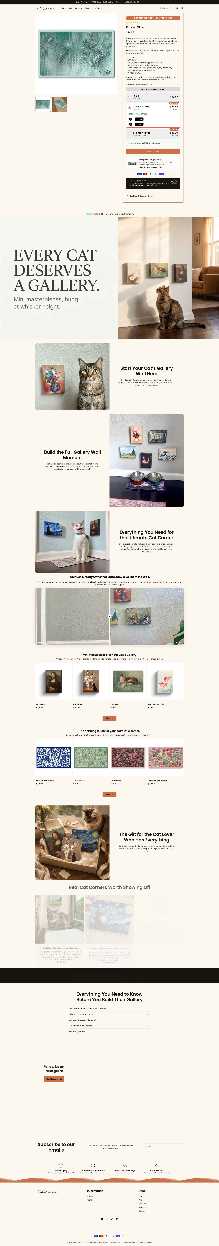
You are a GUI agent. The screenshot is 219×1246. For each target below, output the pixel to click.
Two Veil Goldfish (156, 704)
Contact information (145, 1242)
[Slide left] (172, 181)
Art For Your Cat (78, 1242)
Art (140, 1199)
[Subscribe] (182, 1146)
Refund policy (91, 1242)
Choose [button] (139, 119)
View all (109, 718)
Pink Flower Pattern (157, 780)
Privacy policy (103, 1242)
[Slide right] (176, 181)
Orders (90, 1196)
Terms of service (116, 1242)
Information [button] (95, 1191)
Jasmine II (78, 780)
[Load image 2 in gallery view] (59, 104)
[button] (171, 8)
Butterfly (77, 704)
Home (141, 1196)
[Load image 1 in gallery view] (43, 104)
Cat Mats (143, 1203)
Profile (90, 1199)
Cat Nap (115, 704)
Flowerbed (116, 780)
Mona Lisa (41, 704)
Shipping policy (129, 1242)
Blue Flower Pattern (45, 780)
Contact (142, 1211)
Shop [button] (142, 1191)
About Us (143, 1207)
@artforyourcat (54, 1079)
